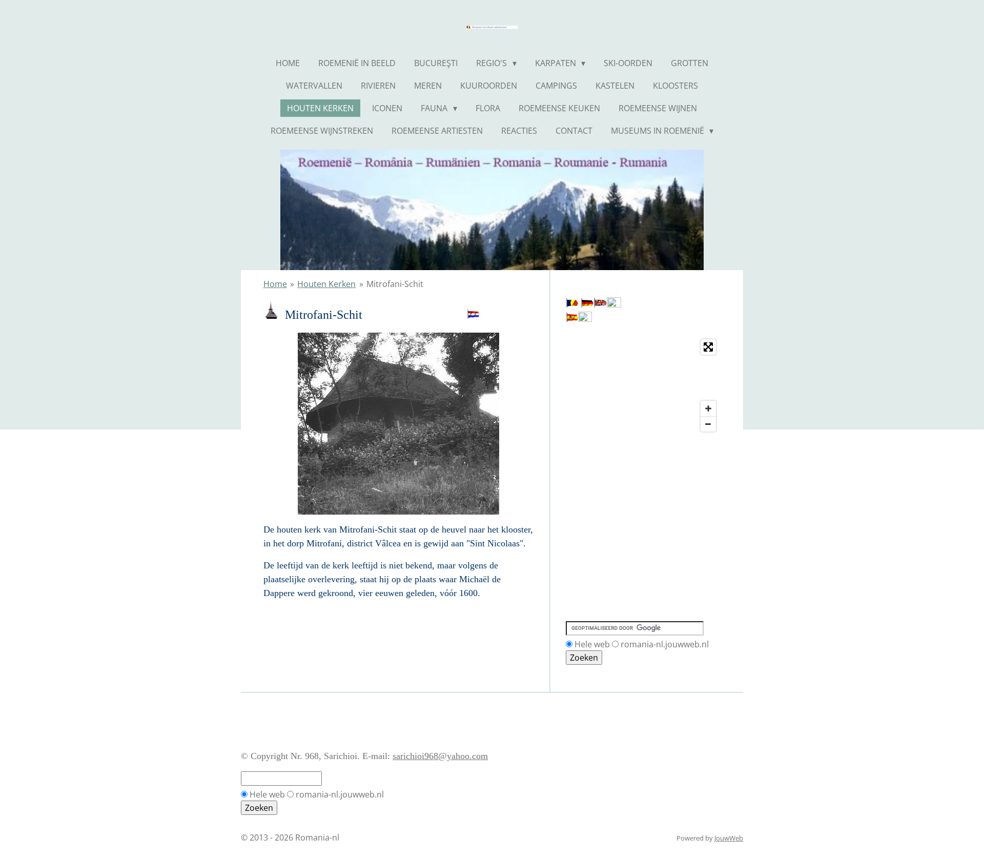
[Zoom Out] (708, 424)
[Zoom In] (708, 408)
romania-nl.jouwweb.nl (665, 644)
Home (275, 284)
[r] (572, 304)
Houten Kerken (326, 284)
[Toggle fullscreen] (708, 347)
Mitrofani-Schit (394, 284)
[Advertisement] (612, 483)
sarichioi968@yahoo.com (440, 756)
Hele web (592, 644)
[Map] (643, 385)
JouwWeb (728, 838)
